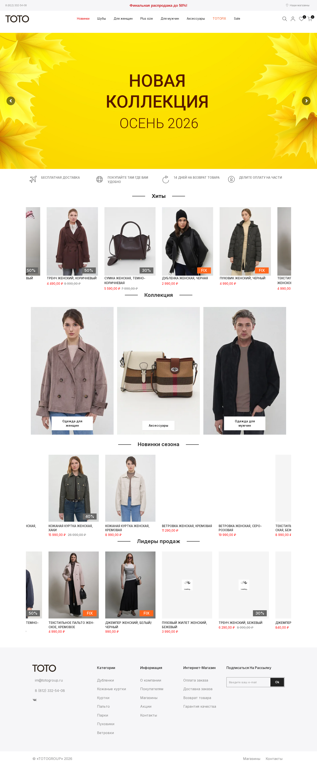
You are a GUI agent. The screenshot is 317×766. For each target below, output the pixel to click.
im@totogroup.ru (49, 680)
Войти (293, 18)
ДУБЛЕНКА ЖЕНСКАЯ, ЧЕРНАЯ (185, 278)
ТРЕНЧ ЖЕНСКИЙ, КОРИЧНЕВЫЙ (72, 278)
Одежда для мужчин (245, 423)
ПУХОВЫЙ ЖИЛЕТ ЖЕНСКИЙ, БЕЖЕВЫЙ (127, 625)
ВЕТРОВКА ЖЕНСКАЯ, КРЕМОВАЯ (187, 526)
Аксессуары (158, 425)
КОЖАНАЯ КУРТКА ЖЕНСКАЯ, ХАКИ (71, 528)
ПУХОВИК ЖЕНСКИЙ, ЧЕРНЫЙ (242, 278)
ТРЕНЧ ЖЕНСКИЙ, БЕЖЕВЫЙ (184, 623)
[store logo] (17, 18)
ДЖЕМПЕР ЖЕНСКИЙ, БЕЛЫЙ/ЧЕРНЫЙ (72, 625)
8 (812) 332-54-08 (16, 5)
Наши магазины (299, 5)
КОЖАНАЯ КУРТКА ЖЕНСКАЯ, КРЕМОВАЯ (127, 528)
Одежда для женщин (72, 423)
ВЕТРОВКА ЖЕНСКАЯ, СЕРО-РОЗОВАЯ (240, 528)
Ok (277, 682)
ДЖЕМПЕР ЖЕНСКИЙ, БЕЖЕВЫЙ (243, 623)
